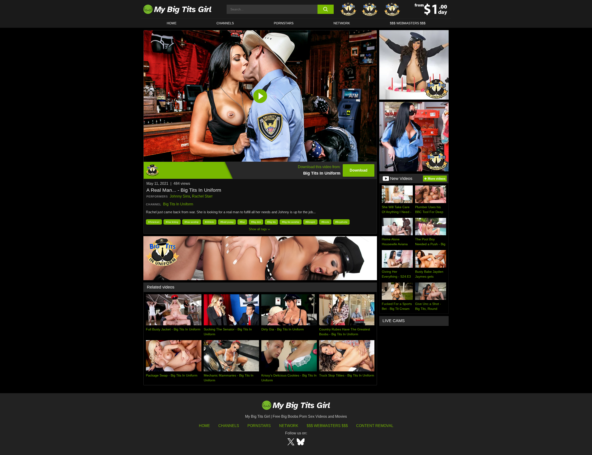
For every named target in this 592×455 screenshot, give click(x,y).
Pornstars (283, 23)
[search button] (325, 9)
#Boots (325, 222)
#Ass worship (192, 222)
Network (341, 23)
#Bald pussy (227, 222)
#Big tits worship (290, 222)
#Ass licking (172, 222)
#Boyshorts (341, 222)
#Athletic (209, 222)
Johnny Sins (180, 196)
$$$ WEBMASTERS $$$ (408, 23)
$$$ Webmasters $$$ (327, 426)
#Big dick (256, 222)
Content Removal (374, 426)
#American (154, 222)
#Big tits (271, 222)
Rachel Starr (202, 196)
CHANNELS (225, 23)
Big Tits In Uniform (178, 204)
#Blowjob (310, 222)
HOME (171, 23)
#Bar (242, 222)
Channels (228, 426)
